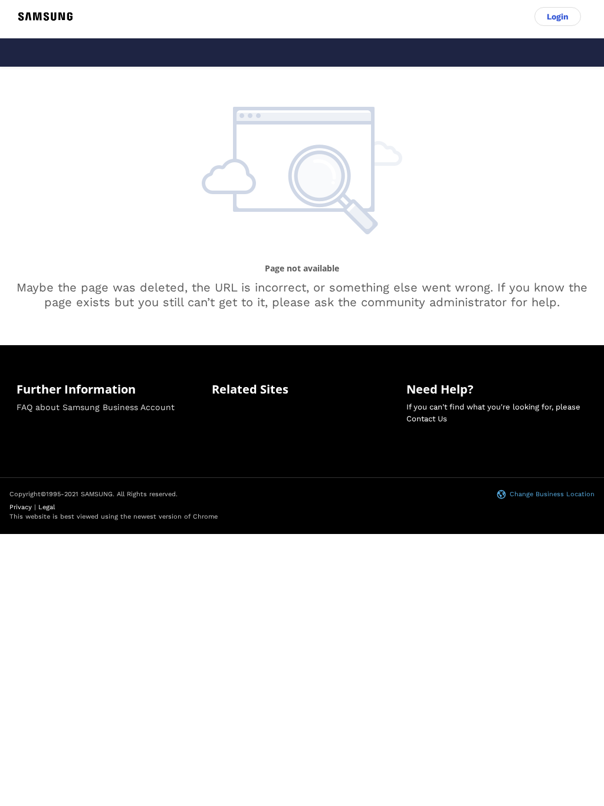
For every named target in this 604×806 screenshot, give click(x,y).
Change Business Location (552, 494)
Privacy (20, 507)
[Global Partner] (45, 16)
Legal (46, 507)
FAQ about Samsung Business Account (96, 407)
